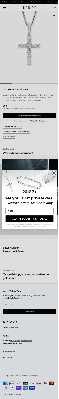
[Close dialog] (53, 173)
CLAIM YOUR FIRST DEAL (28, 218)
